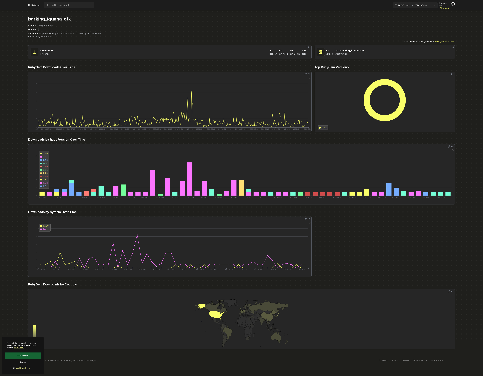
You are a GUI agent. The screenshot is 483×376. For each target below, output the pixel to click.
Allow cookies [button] (23, 355)
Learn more (19, 347)
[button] (23, 368)
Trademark (383, 360)
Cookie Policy (437, 360)
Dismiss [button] (23, 362)
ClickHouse (444, 8)
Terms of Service (420, 360)
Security (405, 360)
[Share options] (306, 47)
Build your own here (444, 41)
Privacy (395, 360)
